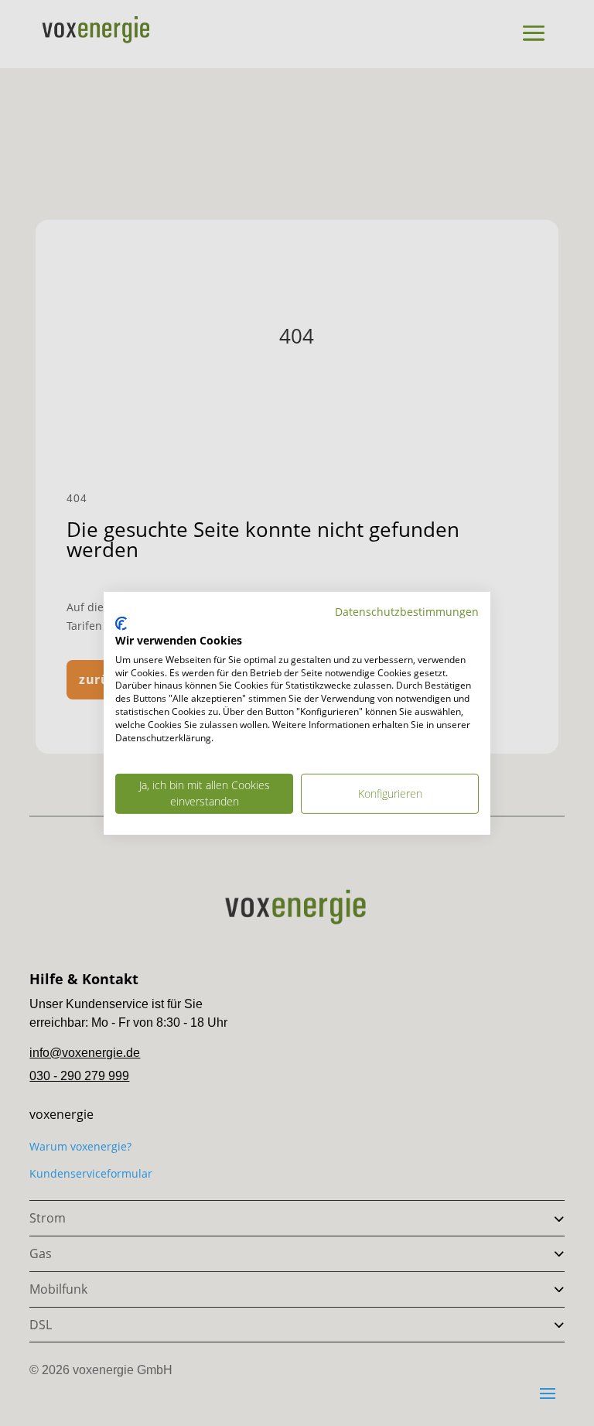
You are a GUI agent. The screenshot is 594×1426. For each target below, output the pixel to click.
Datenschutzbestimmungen (407, 611)
